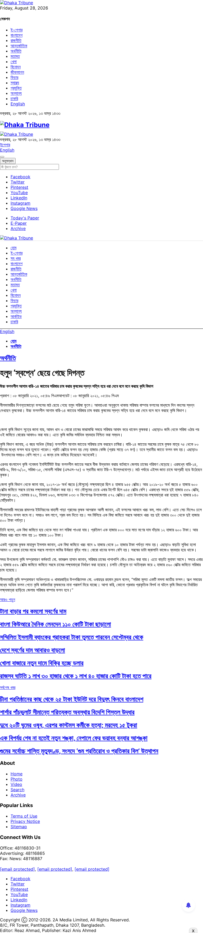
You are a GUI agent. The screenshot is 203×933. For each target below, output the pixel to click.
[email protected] (17, 869)
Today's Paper (25, 218)
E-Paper (19, 223)
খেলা (14, 61)
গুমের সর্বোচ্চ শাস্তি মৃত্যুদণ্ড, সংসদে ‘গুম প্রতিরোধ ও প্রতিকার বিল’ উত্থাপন (79, 751)
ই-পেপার (16, 29)
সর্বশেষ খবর (7, 687)
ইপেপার (5, 144)
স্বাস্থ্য (15, 82)
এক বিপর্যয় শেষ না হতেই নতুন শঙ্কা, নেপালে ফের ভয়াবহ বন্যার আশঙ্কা (73, 738)
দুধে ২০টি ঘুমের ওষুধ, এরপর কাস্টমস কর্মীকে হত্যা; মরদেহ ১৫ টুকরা (68, 725)
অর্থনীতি (16, 51)
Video (16, 784)
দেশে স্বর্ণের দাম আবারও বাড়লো (32, 650)
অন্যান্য (16, 93)
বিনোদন (16, 66)
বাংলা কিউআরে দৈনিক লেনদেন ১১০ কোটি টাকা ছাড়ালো (55, 624)
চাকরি (14, 98)
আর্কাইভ (16, 316)
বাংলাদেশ (16, 35)
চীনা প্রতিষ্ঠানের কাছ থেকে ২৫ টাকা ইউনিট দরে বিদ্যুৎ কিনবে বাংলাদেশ (71, 699)
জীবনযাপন (17, 72)
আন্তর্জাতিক (19, 45)
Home (16, 773)
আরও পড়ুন (7, 599)
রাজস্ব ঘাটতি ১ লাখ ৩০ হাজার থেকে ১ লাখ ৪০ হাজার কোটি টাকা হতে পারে (75, 676)
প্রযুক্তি (16, 88)
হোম (13, 247)
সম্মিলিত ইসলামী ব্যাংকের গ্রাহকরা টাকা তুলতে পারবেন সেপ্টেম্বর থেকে (71, 637)
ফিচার (14, 77)
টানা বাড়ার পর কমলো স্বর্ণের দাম (33, 611)
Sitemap (19, 826)
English (18, 103)
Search (17, 789)
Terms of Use (24, 816)
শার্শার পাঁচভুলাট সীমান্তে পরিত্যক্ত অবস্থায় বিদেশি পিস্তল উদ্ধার (67, 712)
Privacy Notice (25, 821)
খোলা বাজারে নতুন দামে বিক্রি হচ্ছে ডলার (42, 663)
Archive (18, 228)
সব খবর (16, 258)
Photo (16, 779)
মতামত (15, 56)
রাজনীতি (16, 40)
